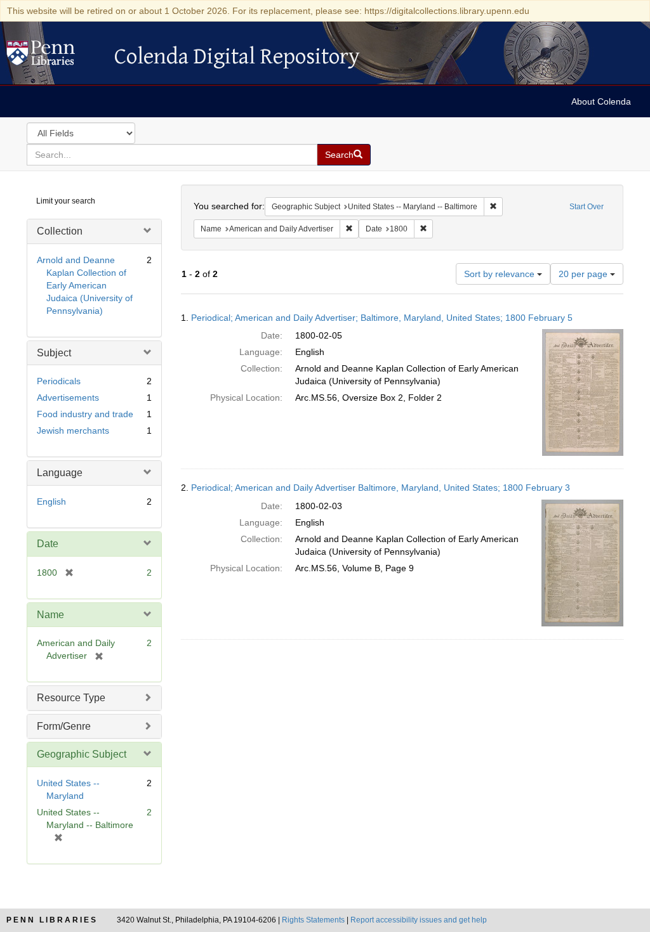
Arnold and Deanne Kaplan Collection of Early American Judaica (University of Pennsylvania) (85, 285)
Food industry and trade (85, 414)
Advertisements (68, 397)
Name (50, 614)
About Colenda (601, 101)
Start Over (586, 206)
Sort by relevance (500, 274)
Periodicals (59, 381)
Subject (54, 352)
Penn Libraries (52, 920)
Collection (60, 231)
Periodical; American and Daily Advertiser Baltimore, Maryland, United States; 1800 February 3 (380, 487)
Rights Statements (313, 920)
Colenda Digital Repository (54, 56)
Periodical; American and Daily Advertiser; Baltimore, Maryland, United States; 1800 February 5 (382, 318)
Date (47, 543)
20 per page (584, 274)
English (51, 501)
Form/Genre (64, 726)
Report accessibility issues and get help (418, 920)
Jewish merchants (73, 430)
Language (60, 472)
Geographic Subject (81, 754)
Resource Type (71, 697)
